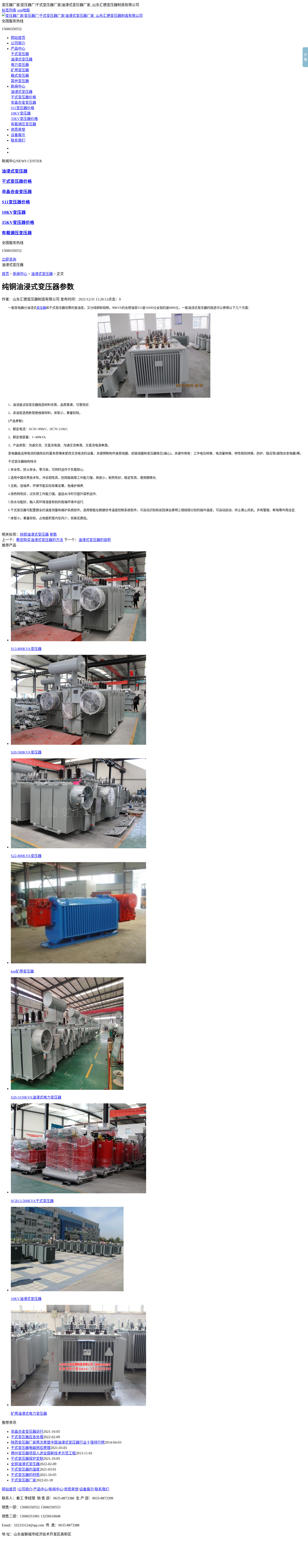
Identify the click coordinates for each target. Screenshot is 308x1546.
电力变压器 (20, 65)
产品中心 (18, 48)
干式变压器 (20, 54)
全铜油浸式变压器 (25, 1464)
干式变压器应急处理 (27, 1437)
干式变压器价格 (23, 97)
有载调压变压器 (23, 124)
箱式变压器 (20, 75)
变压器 (41, 307)
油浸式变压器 (21, 59)
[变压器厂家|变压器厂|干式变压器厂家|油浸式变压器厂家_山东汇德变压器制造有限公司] (72, 16)
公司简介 (18, 43)
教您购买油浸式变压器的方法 (39, 540)
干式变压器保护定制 (27, 1458)
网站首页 (18, 38)
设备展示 (18, 135)
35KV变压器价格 (24, 119)
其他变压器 (20, 81)
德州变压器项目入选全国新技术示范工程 (43, 1453)
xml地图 (23, 10)
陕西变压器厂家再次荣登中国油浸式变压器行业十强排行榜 (58, 1442)
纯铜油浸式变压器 (34, 534)
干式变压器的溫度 (25, 1469)
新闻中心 (18, 86)
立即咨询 (9, 259)
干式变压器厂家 (23, 1480)
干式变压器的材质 (25, 1475)
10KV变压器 (21, 113)
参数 (53, 534)
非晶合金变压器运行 (27, 1431)
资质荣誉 (18, 129)
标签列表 (9, 10)
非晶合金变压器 (23, 102)
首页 (5, 274)
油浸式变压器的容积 (94, 540)
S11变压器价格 (22, 108)
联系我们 (18, 140)
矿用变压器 (20, 70)
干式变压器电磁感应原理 (31, 1448)
